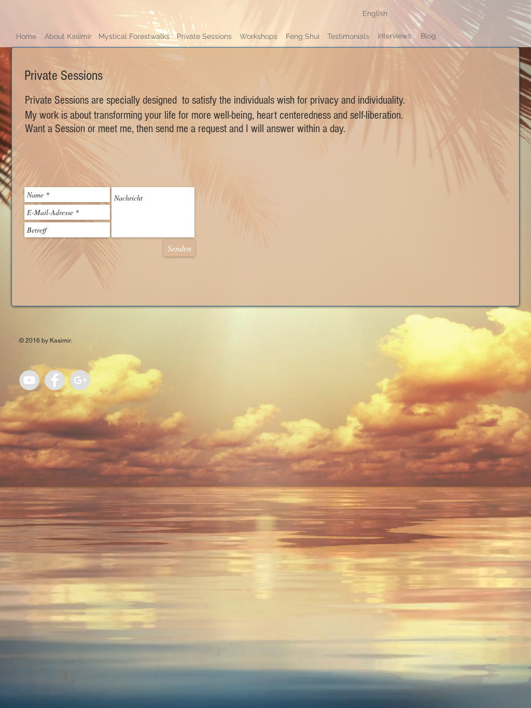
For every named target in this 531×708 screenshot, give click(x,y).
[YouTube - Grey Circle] (29, 380)
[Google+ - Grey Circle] (80, 380)
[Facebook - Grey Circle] (55, 380)
